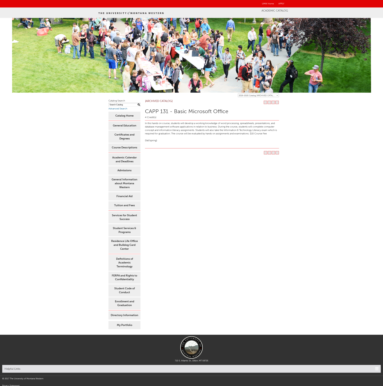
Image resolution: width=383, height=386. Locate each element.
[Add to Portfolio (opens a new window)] (265, 102)
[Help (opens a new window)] (277, 102)
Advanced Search (117, 108)
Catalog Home (124, 115)
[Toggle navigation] (376, 368)
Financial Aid (124, 196)
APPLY (281, 3)
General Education (124, 125)
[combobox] (258, 95)
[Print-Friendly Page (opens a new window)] (273, 102)
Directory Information (124, 315)
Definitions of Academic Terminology (124, 262)
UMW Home (268, 3)
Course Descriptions (124, 147)
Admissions (124, 170)
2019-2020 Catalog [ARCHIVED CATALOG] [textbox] (258, 95)
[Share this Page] (269, 102)
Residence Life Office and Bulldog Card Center (124, 244)
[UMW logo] (131, 12)
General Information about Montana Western (124, 183)
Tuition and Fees (124, 205)
